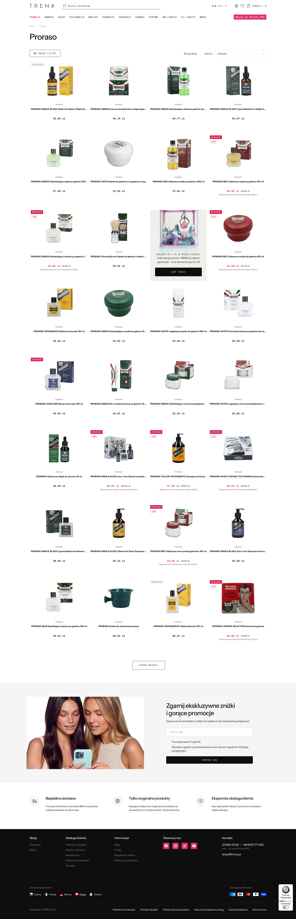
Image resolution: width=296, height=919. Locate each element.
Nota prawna (259, 909)
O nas (118, 849)
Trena (32, 26)
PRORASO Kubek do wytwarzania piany (119, 626)
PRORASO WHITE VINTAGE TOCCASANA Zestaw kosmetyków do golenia (247, 476)
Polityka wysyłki (149, 909)
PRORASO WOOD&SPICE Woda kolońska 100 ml (178, 626)
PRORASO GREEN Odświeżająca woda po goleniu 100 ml (60, 181)
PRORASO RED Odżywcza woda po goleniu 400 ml (178, 181)
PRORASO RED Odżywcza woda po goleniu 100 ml (238, 181)
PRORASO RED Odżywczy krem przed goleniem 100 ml (178, 551)
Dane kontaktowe (238, 909)
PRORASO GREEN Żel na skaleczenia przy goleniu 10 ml (118, 403)
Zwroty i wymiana (75, 849)
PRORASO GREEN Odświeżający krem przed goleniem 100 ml (181, 403)
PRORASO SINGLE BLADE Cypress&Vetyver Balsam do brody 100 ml (66, 551)
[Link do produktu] (59, 96)
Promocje (35, 844)
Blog (117, 844)
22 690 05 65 (230, 845)
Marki (33, 849)
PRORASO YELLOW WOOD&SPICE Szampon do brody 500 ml (182, 476)
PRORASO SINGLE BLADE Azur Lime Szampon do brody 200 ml (242, 551)
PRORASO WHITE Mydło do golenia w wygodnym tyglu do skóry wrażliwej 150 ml (131, 181)
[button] (111, 5)
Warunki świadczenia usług (209, 909)
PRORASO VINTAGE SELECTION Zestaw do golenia (238, 626)
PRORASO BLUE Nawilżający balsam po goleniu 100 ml (59, 626)
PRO (250, 17)
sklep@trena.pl (231, 854)
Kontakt (70, 865)
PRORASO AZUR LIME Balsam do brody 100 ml (59, 403)
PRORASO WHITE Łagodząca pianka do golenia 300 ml (178, 331)
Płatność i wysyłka (76, 844)
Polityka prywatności (126, 860)
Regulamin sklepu (125, 855)
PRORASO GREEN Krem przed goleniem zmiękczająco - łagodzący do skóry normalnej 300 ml (138, 109)
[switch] (286, 907)
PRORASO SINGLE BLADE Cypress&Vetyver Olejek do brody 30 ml (244, 109)
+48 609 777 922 (253, 845)
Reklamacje (72, 855)
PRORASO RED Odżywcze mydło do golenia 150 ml (238, 256)
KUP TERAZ (178, 271)
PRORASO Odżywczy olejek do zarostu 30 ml (59, 476)
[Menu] (291, 886)
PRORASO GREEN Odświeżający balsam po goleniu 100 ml (61, 256)
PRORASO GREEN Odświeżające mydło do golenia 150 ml (119, 331)
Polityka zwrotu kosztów (176, 909)
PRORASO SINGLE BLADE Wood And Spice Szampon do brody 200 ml (126, 551)
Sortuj (208, 53)
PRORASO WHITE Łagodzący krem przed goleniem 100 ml (239, 403)
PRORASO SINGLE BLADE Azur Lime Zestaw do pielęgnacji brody (123, 476)
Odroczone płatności (78, 860)
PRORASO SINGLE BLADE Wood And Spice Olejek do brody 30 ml (64, 109)
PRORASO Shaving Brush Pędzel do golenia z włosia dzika (120, 256)
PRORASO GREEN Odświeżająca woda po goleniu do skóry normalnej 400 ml (189, 109)
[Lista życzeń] (242, 5)
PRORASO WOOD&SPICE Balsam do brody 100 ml (59, 331)
